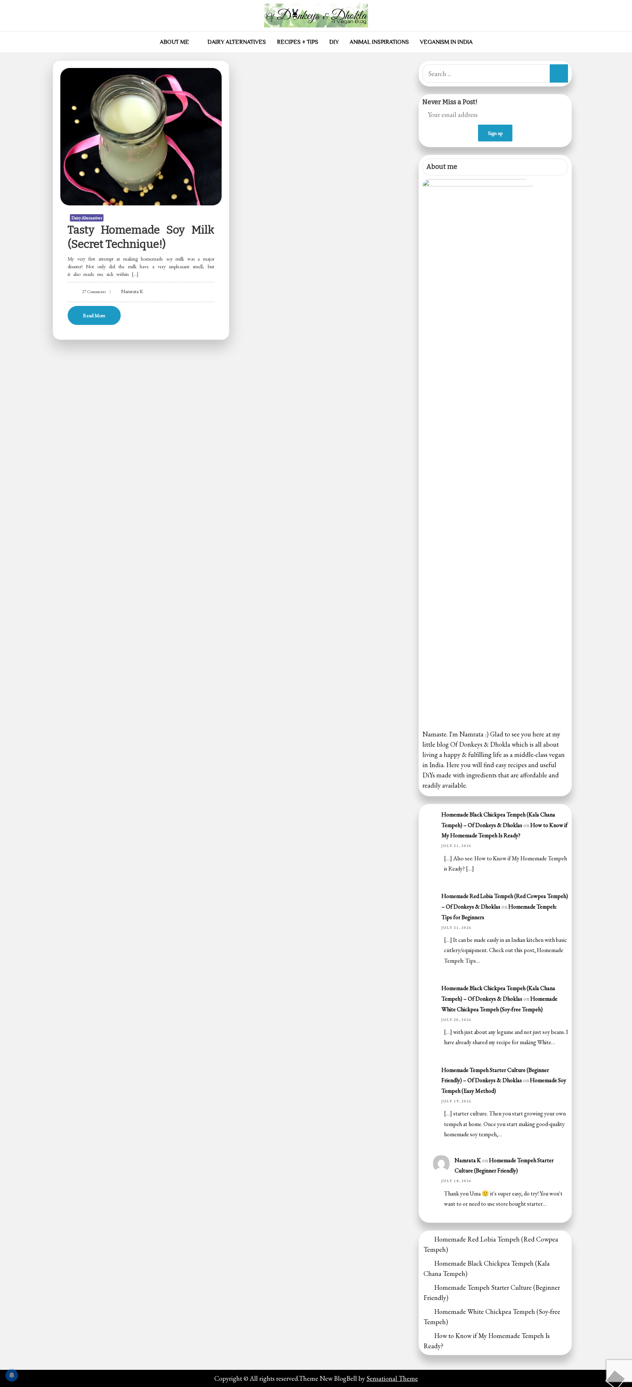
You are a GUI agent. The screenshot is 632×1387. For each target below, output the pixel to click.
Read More (94, 315)
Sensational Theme (392, 1378)
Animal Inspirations (379, 42)
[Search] (559, 73)
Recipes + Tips (297, 42)
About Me (174, 42)
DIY (334, 42)
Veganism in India (446, 42)
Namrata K (132, 291)
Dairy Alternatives (236, 42)
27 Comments (94, 292)
